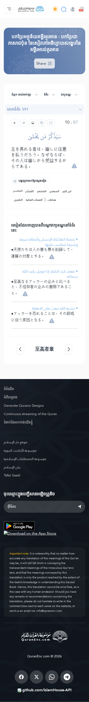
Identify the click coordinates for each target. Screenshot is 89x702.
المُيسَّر (29, 191)
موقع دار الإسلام (15, 442)
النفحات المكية (34, 199)
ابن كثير (66, 191)
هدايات (52, 199)
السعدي (54, 191)
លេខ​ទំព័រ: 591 (17, 109)
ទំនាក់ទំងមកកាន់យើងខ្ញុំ (18, 422)
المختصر (41, 191)
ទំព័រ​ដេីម (9, 389)
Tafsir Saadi (12, 475)
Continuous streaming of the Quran (30, 414)
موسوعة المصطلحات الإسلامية (25, 459)
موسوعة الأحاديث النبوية (20, 450)
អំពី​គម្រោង (10, 397)
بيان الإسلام (12, 467)
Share (41, 63)
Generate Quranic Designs (24, 405)
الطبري (18, 199)
